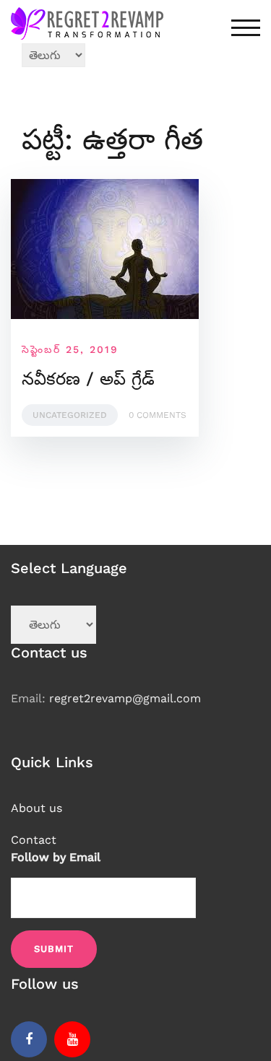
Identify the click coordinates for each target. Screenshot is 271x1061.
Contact (33, 840)
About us (36, 808)
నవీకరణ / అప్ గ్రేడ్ (88, 379)
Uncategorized (70, 415)
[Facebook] (29, 1039)
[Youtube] (72, 1039)
